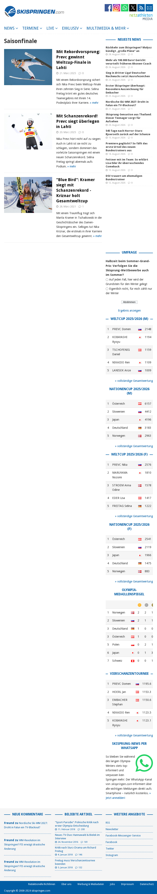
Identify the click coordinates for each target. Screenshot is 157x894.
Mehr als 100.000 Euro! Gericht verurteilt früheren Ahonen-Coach (128, 62)
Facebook (111, 842)
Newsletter (112, 829)
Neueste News (129, 39)
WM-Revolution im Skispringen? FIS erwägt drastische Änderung (24, 844)
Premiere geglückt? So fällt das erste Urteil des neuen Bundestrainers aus (127, 147)
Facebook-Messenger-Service (123, 835)
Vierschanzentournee (129, 674)
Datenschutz (147, 884)
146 (80, 854)
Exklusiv (70, 28)
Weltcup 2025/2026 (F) (129, 454)
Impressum (127, 884)
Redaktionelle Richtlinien (41, 884)
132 (80, 867)
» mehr (94, 102)
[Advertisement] (131, 219)
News (9, 28)
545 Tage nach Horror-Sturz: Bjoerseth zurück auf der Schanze (128, 132)
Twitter (110, 848)
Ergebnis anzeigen (129, 310)
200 (83, 829)
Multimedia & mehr (106, 28)
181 (86, 842)
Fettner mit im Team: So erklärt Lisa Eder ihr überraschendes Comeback (127, 163)
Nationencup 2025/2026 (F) (129, 527)
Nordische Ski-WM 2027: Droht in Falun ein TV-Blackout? (127, 103)
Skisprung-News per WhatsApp (129, 746)
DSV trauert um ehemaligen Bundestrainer (124, 177)
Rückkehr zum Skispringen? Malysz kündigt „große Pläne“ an (129, 49)
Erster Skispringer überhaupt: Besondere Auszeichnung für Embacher (125, 89)
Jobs (112, 884)
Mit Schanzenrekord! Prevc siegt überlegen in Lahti (77, 121)
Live (50, 28)
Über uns (66, 884)
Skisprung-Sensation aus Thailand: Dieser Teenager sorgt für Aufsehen (129, 118)
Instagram (112, 855)
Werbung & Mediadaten (90, 884)
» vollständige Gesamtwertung (134, 380)
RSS (108, 822)
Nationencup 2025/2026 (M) (129, 391)
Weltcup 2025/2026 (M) (129, 319)
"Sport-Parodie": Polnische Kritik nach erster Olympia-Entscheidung (77, 824)
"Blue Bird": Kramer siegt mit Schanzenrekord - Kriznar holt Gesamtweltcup (75, 190)
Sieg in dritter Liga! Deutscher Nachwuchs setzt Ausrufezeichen (128, 74)
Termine (30, 28)
